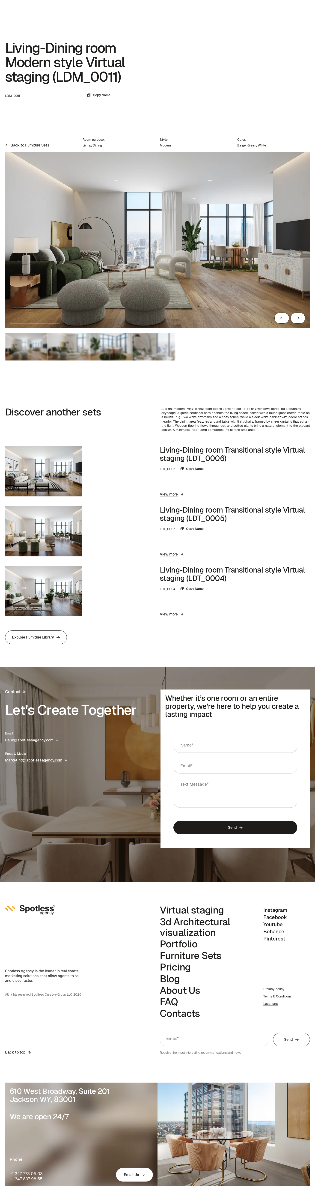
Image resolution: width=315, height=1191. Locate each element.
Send (232, 827)
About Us (180, 990)
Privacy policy (274, 989)
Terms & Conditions (277, 996)
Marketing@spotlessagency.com (33, 760)
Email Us (131, 1174)
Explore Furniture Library (33, 637)
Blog (170, 978)
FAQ (169, 1002)
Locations (270, 1004)
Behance (273, 931)
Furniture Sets (190, 955)
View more (169, 494)
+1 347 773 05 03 (26, 1173)
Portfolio (178, 944)
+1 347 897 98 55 (26, 1179)
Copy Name (101, 95)
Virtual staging (192, 910)
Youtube (273, 924)
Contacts (180, 1013)
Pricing (175, 967)
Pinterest (274, 938)
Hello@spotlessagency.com (29, 740)
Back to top (15, 1052)
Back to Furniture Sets (30, 145)
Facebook (275, 917)
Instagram (275, 910)
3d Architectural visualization (195, 927)
